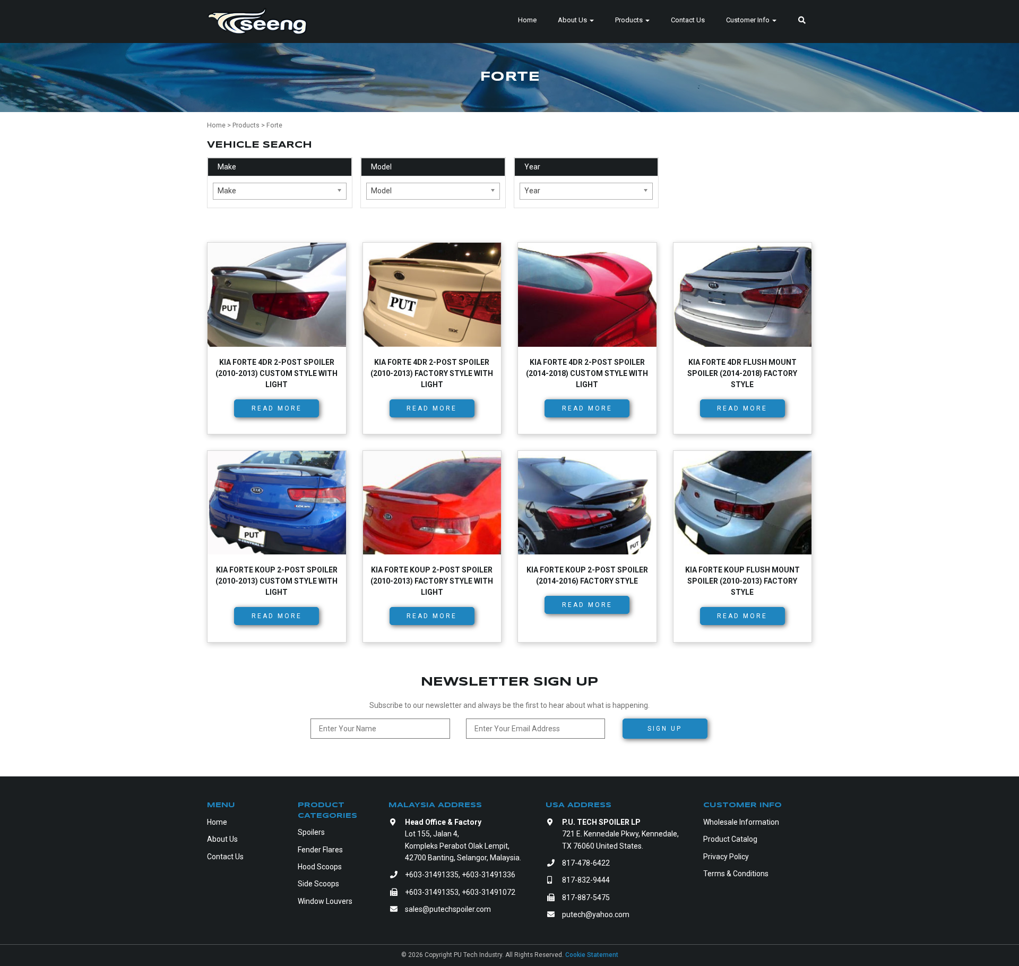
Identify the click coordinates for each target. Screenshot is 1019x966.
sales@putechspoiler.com (448, 909)
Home (527, 20)
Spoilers (311, 832)
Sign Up (664, 728)
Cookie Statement (591, 955)
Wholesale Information (741, 822)
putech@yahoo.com (595, 914)
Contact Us (688, 20)
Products (629, 20)
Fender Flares (320, 849)
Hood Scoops (320, 866)
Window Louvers (325, 901)
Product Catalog (730, 839)
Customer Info (748, 20)
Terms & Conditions (735, 873)
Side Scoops (318, 883)
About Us (573, 20)
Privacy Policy (726, 856)
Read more (277, 408)
